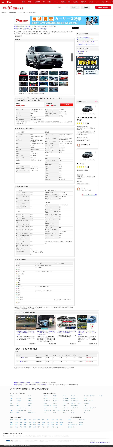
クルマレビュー (82, 419)
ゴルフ (4, 435)
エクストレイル (47, 410)
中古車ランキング (72, 424)
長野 (30, 427)
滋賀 (39, 419)
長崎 (57, 422)
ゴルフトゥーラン (64, 435)
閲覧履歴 (86, 7)
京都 (39, 422)
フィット (65, 412)
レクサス (19, 398)
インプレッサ (66, 403)
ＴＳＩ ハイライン (20, 357)
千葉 (21, 427)
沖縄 (61, 424)
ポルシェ (30, 403)
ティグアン (80, 53)
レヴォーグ (65, 408)
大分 (57, 427)
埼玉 (21, 424)
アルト (85, 398)
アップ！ (50, 435)
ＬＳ (85, 405)
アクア (54, 395)
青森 (11, 422)
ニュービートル (57, 435)
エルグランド (56, 408)
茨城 (16, 427)
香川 (52, 419)
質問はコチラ (68, 440)
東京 (25, 419)
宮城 (11, 427)
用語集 (80, 424)
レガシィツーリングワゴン (90, 408)
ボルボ (29, 398)
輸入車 (29, 2)
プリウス (46, 395)
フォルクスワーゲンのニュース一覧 (85, 41)
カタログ (20, 28)
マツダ (11, 412)
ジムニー (46, 403)
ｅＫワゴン (86, 403)
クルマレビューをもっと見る (90, 195)
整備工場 (63, 2)
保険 (103, 2)
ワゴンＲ (73, 395)
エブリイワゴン (74, 408)
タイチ (83, 188)
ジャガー (30, 408)
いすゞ (18, 395)
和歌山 (43, 422)
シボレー (30, 395)
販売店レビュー (72, 427)
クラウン (55, 398)
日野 (18, 403)
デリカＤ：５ (74, 398)
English (60, 7)
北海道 (11, 419)
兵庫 (39, 427)
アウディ (30, 400)
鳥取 (43, 424)
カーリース (56, 2)
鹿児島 (61, 422)
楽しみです (81, 163)
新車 (44, 2)
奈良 (43, 419)
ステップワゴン (56, 410)
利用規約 (41, 440)
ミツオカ (19, 400)
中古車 (15, 26)
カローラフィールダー (76, 403)
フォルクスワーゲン (82, 51)
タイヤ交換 (75, 2)
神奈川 (25, 422)
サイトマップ (79, 440)
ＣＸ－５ (55, 405)
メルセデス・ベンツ (21, 408)
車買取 (49, 2)
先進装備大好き (85, 144)
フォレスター (66, 398)
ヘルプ (66, 7)
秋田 (16, 419)
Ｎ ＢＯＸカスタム (88, 400)
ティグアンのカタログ (42, 28)
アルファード (47, 400)
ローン (97, 2)
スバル (11, 408)
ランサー (101, 395)
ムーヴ (72, 412)
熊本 (57, 424)
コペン (54, 412)
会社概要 (27, 440)
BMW (18, 412)
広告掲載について (92, 440)
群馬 (21, 422)
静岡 (34, 422)
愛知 (34, 424)
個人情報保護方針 (34, 440)
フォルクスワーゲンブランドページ (86, 44)
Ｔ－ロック (25, 435)
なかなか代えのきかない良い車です (87, 119)
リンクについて (60, 440)
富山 (25, 427)
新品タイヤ (83, 2)
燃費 (69, 419)
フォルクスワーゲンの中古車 (24, 26)
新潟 (25, 424)
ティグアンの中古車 (36, 26)
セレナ (45, 408)
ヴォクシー (55, 400)
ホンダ (11, 400)
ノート (72, 410)
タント (64, 405)
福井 (30, 422)
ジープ (29, 405)
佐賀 (57, 419)
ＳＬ (85, 412)
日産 (11, 398)
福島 (16, 424)
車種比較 (70, 422)
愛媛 (52, 422)
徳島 (48, 427)
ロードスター (66, 400)
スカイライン (66, 410)
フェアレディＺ (74, 400)
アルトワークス (74, 405)
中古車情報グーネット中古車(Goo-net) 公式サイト (100, 442)
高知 (52, 424)
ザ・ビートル (15, 435)
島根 (43, 427)
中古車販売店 (37, 2)
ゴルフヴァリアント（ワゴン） (35, 435)
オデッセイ (55, 403)
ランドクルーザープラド (89, 395)
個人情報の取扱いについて (50, 440)
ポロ (20, 435)
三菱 (11, 410)
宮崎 (61, 419)
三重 (34, 427)
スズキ (11, 403)
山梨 (30, 424)
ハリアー (46, 398)
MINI (18, 405)
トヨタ (11, 395)
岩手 (11, 424)
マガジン (81, 422)
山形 (16, 422)
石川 (30, 419)
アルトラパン (87, 410)
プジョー (30, 410)
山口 (48, 424)
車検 (69, 2)
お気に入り (75, 7)
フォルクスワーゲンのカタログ (30, 28)
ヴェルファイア (47, 405)
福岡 (52, 427)
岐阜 (34, 419)
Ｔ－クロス (9, 435)
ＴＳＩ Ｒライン (20, 361)
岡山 (48, 419)
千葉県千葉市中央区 (86, 190)
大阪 (39, 424)
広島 (48, 422)
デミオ (64, 395)
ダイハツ (12, 405)
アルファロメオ (32, 412)
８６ (45, 412)
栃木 (21, 419)
